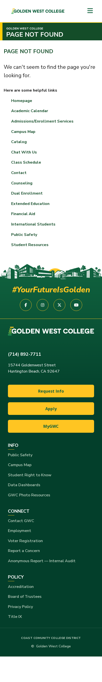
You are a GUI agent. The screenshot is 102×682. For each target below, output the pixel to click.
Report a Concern (24, 551)
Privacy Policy (20, 606)
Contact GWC (21, 521)
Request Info (51, 391)
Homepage (21, 100)
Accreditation (21, 586)
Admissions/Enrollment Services (42, 121)
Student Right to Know (29, 475)
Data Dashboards (24, 485)
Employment (19, 530)
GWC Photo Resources (29, 495)
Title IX (15, 616)
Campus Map (23, 131)
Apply (51, 408)
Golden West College (24, 28)
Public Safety (20, 455)
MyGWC (51, 426)
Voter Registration (25, 541)
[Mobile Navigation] (90, 11)
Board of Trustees (25, 596)
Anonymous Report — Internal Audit (42, 561)
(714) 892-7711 (24, 354)
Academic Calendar (29, 111)
